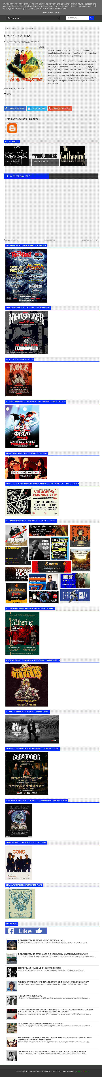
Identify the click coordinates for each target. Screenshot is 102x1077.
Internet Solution (83, 1071)
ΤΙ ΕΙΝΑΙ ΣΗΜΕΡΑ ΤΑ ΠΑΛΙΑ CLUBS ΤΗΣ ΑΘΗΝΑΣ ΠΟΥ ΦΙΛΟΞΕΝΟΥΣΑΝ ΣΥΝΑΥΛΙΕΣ (53, 954)
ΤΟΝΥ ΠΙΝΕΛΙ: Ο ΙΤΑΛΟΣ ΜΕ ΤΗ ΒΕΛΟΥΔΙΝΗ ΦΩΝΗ (39, 968)
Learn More (47, 12)
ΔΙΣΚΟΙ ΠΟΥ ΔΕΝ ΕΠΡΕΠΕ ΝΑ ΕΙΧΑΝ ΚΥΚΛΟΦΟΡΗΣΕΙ (40, 1024)
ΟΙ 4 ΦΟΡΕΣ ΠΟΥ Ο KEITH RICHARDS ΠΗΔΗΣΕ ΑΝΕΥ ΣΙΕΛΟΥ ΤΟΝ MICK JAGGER (52, 1051)
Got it (58, 12)
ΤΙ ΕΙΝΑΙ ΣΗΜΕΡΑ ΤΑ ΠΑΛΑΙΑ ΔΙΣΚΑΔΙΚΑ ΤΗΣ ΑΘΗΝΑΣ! (41, 940)
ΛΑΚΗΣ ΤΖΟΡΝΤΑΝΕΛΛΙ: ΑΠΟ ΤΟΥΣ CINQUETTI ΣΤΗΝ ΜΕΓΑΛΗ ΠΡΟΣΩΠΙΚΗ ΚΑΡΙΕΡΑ (53, 982)
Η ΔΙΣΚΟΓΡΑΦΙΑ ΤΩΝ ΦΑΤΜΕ (30, 996)
